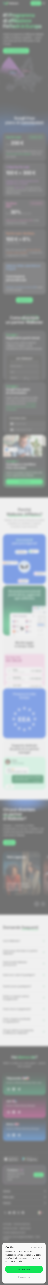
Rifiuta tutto (36, 1247)
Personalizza (24, 1277)
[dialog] (24, 1263)
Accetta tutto (24, 1269)
